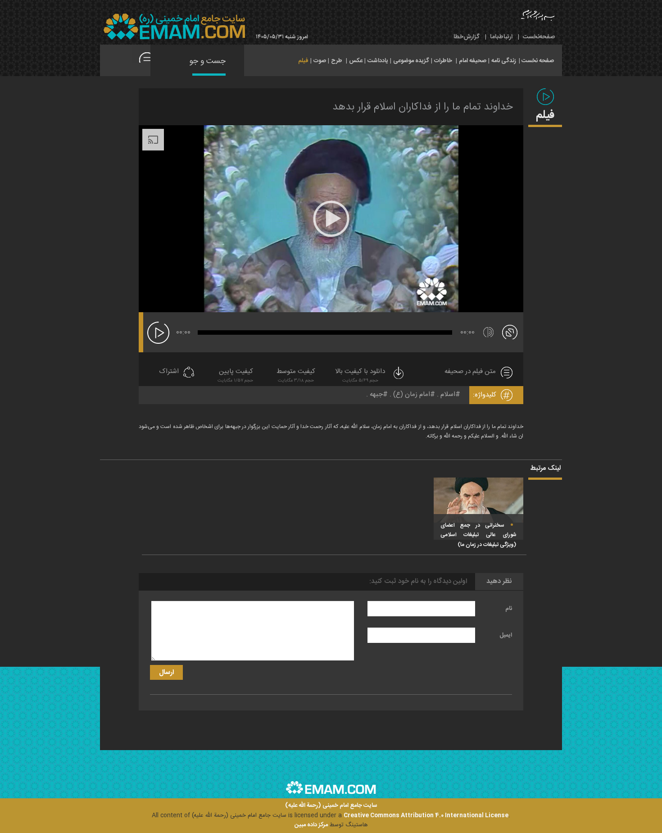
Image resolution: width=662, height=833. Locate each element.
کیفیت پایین (235, 376)
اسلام (447, 394)
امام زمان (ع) (411, 394)
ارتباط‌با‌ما (501, 37)
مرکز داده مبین (311, 825)
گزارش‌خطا (466, 37)
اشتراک (169, 372)
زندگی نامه (503, 61)
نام (508, 609)
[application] (331, 218)
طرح (336, 61)
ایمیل (505, 635)
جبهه (376, 394)
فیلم (303, 61)
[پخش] (158, 332)
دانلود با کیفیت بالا (360, 376)
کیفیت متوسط (296, 376)
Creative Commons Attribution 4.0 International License (426, 815)
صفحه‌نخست (539, 37)
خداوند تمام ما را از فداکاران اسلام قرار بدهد (422, 107)
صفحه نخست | (536, 60)
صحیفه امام (472, 61)
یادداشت (377, 61)
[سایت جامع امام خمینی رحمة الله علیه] (174, 27)
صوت (319, 61)
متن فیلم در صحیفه (470, 372)
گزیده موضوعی (411, 61)
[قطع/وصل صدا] (488, 332)
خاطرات (443, 61)
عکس (356, 61)
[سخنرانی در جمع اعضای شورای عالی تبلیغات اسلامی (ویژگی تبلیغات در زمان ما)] (478, 500)
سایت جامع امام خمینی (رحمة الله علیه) (331, 805)
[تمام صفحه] (509, 331)
